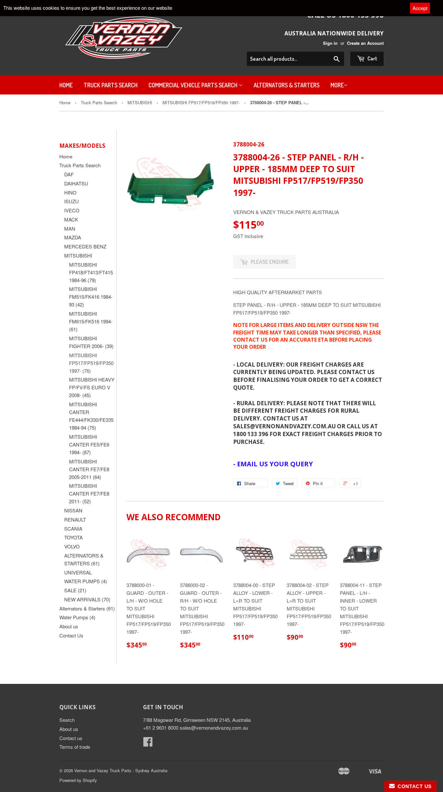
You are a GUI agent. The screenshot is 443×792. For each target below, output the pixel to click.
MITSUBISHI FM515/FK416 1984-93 (91, 296)
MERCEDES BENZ (85, 246)
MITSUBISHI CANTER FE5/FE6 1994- (89, 444)
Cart (371, 58)
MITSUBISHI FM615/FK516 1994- (91, 321)
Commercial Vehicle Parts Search (194, 85)
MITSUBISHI (139, 102)
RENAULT (75, 519)
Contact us (70, 738)
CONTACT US (413, 786)
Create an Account (365, 43)
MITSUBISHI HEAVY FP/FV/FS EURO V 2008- (91, 387)
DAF (69, 174)
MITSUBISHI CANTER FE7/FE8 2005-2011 (89, 469)
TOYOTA (73, 537)
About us (68, 626)
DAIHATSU (76, 183)
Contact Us (71, 635)
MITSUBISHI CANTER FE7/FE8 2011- (89, 493)
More (337, 85)
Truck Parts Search (111, 85)
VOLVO (72, 546)
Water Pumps (77, 617)
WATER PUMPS (85, 581)
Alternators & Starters (286, 85)
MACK (71, 219)
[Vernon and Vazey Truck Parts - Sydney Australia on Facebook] (148, 743)
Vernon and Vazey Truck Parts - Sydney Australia (120, 770)
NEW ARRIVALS (87, 599)
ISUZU (71, 201)
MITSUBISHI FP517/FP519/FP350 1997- (201, 102)
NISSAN (73, 510)
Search (67, 719)
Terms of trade (74, 746)
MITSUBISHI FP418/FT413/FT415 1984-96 (91, 272)
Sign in (330, 43)
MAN (69, 228)
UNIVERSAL (78, 572)
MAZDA (72, 237)
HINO (70, 192)
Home (66, 85)
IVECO (71, 210)
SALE (75, 590)
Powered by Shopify (78, 780)
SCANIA (73, 528)
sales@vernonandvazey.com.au (214, 727)
